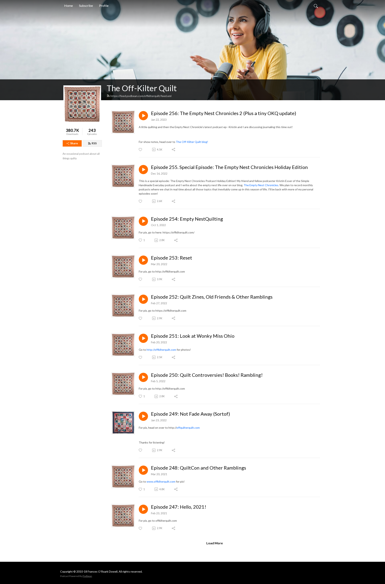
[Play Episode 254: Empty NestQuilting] (143, 221)
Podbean (87, 576)
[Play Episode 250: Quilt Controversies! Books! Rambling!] (143, 377)
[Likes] (140, 150)
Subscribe (86, 5)
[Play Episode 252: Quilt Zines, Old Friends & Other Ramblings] (143, 299)
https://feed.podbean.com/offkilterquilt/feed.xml (140, 96)
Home (68, 5)
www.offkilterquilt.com (161, 481)
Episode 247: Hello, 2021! (178, 507)
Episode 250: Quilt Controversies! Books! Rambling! (207, 375)
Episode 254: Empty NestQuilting (187, 219)
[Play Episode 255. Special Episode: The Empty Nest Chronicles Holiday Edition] (143, 169)
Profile (103, 5)
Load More (214, 543)
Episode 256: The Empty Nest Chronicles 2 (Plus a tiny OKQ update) (223, 113)
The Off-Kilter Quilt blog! (192, 141)
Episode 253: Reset (171, 258)
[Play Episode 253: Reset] (143, 260)
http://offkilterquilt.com (161, 349)
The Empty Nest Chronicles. (261, 185)
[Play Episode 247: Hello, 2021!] (143, 509)
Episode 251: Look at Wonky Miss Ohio (192, 336)
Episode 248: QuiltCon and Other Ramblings (198, 468)
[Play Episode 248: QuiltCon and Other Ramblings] (143, 470)
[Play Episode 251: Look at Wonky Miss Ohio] (143, 338)
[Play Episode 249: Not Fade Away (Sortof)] (143, 416)
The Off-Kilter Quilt (142, 88)
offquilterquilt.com (188, 427)
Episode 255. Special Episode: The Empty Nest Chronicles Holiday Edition (229, 167)
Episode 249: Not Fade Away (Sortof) (190, 414)
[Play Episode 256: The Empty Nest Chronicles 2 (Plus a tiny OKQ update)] (143, 115)
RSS (94, 143)
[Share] (173, 150)
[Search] (315, 6)
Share (74, 143)
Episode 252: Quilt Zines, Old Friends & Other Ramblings (212, 297)
